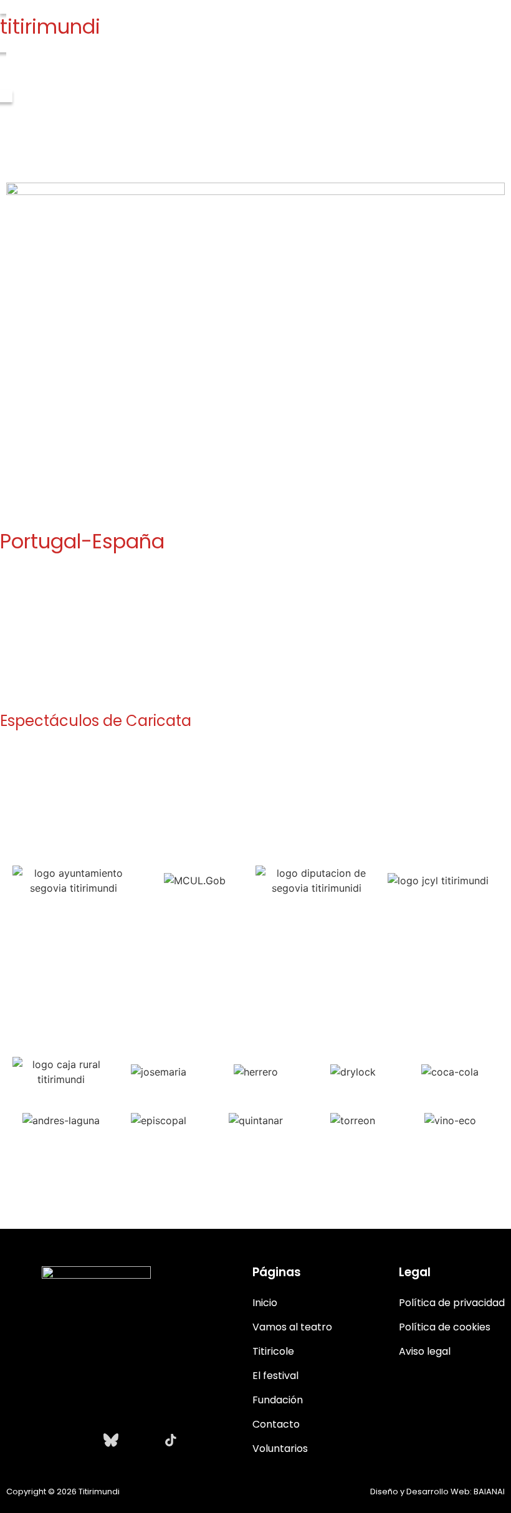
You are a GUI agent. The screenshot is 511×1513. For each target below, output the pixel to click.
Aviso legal (425, 1351)
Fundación (277, 1400)
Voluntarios (280, 1448)
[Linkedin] (141, 1440)
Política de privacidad (452, 1303)
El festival (275, 1375)
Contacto (276, 1424)
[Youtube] (81, 1440)
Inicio (264, 1303)
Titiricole (273, 1351)
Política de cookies (444, 1327)
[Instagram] (21, 1440)
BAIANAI (489, 1491)
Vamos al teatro (292, 1327)
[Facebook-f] (51, 1440)
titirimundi (50, 26)
